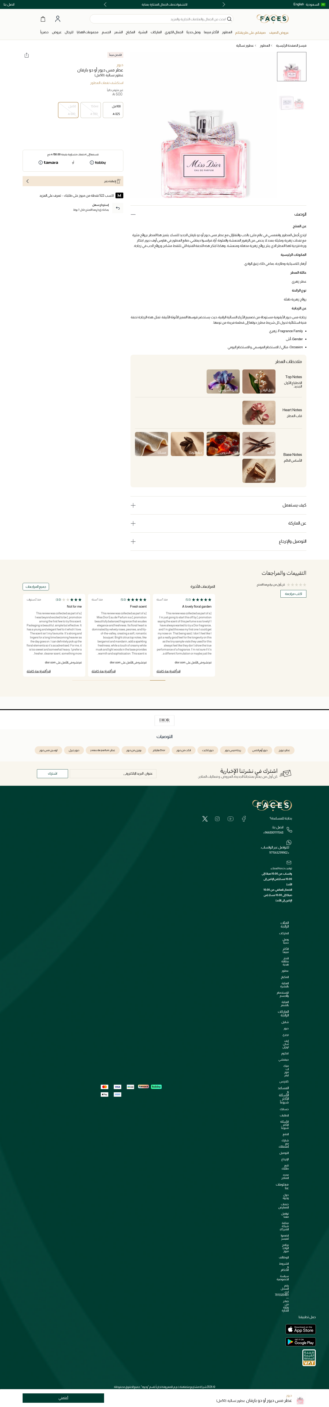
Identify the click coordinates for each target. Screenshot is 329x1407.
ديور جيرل (74, 750)
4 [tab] (111, 680)
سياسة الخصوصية (283, 1277)
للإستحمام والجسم (283, 994)
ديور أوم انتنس (259, 750)
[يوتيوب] (230, 818)
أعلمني (63, 1398)
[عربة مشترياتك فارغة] (43, 18)
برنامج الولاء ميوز (285, 1248)
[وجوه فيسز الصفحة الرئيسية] (273, 18)
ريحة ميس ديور (233, 750)
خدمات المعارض (283, 1206)
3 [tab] (126, 680)
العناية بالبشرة (284, 985)
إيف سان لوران (285, 1044)
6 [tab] (80, 680)
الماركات (284, 933)
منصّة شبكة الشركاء (284, 1226)
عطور (285, 970)
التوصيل (284, 1153)
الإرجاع (285, 1159)
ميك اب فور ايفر (286, 1070)
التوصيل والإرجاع (292, 541)
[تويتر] (205, 818)
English (298, 4)
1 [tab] (157, 680)
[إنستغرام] (217, 818)
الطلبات (284, 1115)
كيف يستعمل (294, 505)
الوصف (300, 214)
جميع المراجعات (36, 586)
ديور (119, 65)
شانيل (285, 1022)
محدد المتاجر (285, 1176)
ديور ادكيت (208, 750)
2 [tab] (142, 680)
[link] (156, 32)
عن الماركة (297, 523)
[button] (315, 4)
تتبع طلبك (285, 1167)
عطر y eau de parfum (102, 750)
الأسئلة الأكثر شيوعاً (284, 1125)
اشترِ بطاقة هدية (285, 961)
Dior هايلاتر (159, 750)
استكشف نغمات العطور (106, 83)
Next (106, 4)
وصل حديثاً (285, 941)
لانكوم (285, 1053)
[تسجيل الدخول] (58, 19)
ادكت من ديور (183, 750)
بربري (285, 1034)
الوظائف (284, 1257)
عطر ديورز (284, 750)
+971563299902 (279, 852)
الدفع (286, 1134)
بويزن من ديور (133, 750)
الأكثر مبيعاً (286, 950)
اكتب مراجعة (293, 594)
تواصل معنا (285, 1215)
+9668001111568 (273, 832)
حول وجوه (286, 1196)
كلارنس (284, 1081)
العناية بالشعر (285, 1003)
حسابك (284, 1109)
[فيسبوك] (243, 818)
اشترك (52, 773)
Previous (223, 4)
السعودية (312, 4)
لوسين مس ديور (48, 750)
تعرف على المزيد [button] (50, 195)
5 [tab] (95, 680)
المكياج (285, 977)
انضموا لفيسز (285, 1237)
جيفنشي (283, 1059)
